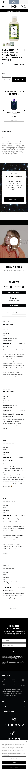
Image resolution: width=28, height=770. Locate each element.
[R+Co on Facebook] (9, 725)
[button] (20, 64)
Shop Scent (14, 199)
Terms (22, 662)
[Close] (26, 742)
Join (14, 651)
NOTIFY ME (19, 80)
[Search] (22, 6)
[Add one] (10, 79)
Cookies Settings (13, 758)
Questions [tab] (19, 287)
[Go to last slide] (3, 110)
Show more (13, 608)
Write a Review (14, 293)
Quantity (4, 76)
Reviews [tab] (7, 287)
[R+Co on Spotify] (19, 725)
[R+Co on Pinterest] (16, 725)
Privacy (3, 663)
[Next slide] (24, 110)
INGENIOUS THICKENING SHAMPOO (14, 113)
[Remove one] (3, 79)
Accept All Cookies (14, 767)
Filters (15, 306)
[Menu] (3, 6)
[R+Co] (4, 2)
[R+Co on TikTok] (23, 725)
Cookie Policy (6, 755)
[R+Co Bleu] (14, 2)
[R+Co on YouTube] (12, 725)
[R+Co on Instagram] (5, 725)
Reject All (14, 762)
